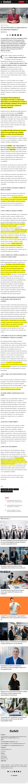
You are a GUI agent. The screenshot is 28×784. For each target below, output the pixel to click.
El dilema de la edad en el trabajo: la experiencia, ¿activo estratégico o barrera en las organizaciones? (13, 667)
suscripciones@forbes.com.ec (6, 749)
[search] (26, 2)
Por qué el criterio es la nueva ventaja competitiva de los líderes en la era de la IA (13, 567)
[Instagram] (12, 772)
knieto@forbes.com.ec (21, 743)
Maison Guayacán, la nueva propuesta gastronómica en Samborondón (14, 510)
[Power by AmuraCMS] (14, 775)
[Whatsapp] (7, 35)
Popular (7, 497)
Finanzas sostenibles (7, 491)
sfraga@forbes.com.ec (20, 745)
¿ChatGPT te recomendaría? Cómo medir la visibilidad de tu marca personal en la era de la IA (14, 617)
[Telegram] (18, 35)
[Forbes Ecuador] (7, 2)
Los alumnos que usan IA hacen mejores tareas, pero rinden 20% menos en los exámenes (12, 592)
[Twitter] (10, 35)
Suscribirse (21, 1)
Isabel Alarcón (4, 31)
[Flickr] (18, 772)
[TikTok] (20, 772)
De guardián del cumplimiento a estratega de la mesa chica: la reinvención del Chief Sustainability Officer (14, 719)
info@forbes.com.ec (4, 758)
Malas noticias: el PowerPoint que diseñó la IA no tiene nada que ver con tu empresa (14, 642)
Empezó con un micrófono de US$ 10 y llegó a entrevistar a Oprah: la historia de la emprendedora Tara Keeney (14, 693)
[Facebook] (12, 35)
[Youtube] (14, 772)
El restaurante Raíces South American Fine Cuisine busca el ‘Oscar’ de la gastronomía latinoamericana (15, 501)
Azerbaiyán (4, 489)
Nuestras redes (13, 766)
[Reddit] (15, 35)
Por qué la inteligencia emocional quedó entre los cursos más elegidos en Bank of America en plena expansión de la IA (14, 542)
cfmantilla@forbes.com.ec (13, 741)
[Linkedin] (20, 35)
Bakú (10, 489)
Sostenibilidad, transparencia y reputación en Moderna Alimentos (14, 506)
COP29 (16, 489)
